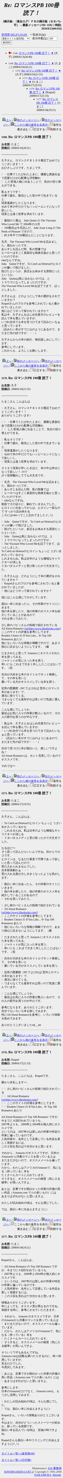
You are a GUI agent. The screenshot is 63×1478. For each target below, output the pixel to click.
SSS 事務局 (55, 1468)
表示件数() (39, 38)
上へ (9, 120)
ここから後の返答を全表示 (31, 124)
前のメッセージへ (28, 120)
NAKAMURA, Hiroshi (47, 1474)
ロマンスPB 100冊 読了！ (34, 53)
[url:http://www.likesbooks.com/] (42, 628)
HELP (14, 34)
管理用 (5, 34)
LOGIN (22, 34)
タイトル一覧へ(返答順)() (18, 1453)
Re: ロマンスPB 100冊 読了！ (33, 63)
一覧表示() (38, 34)
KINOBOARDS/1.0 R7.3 (18, 1471)
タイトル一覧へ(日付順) (16, 1460)
